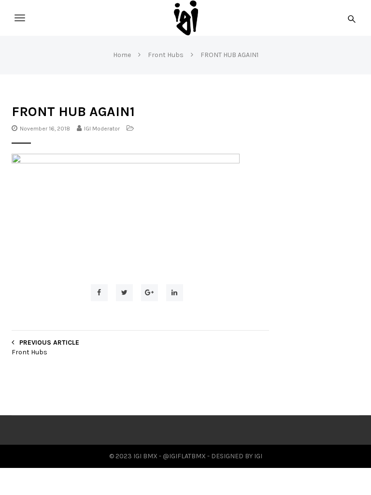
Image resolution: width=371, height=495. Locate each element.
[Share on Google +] (149, 292)
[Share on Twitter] (124, 292)
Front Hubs (29, 352)
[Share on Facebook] (99, 292)
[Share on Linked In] (174, 292)
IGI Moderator (102, 128)
